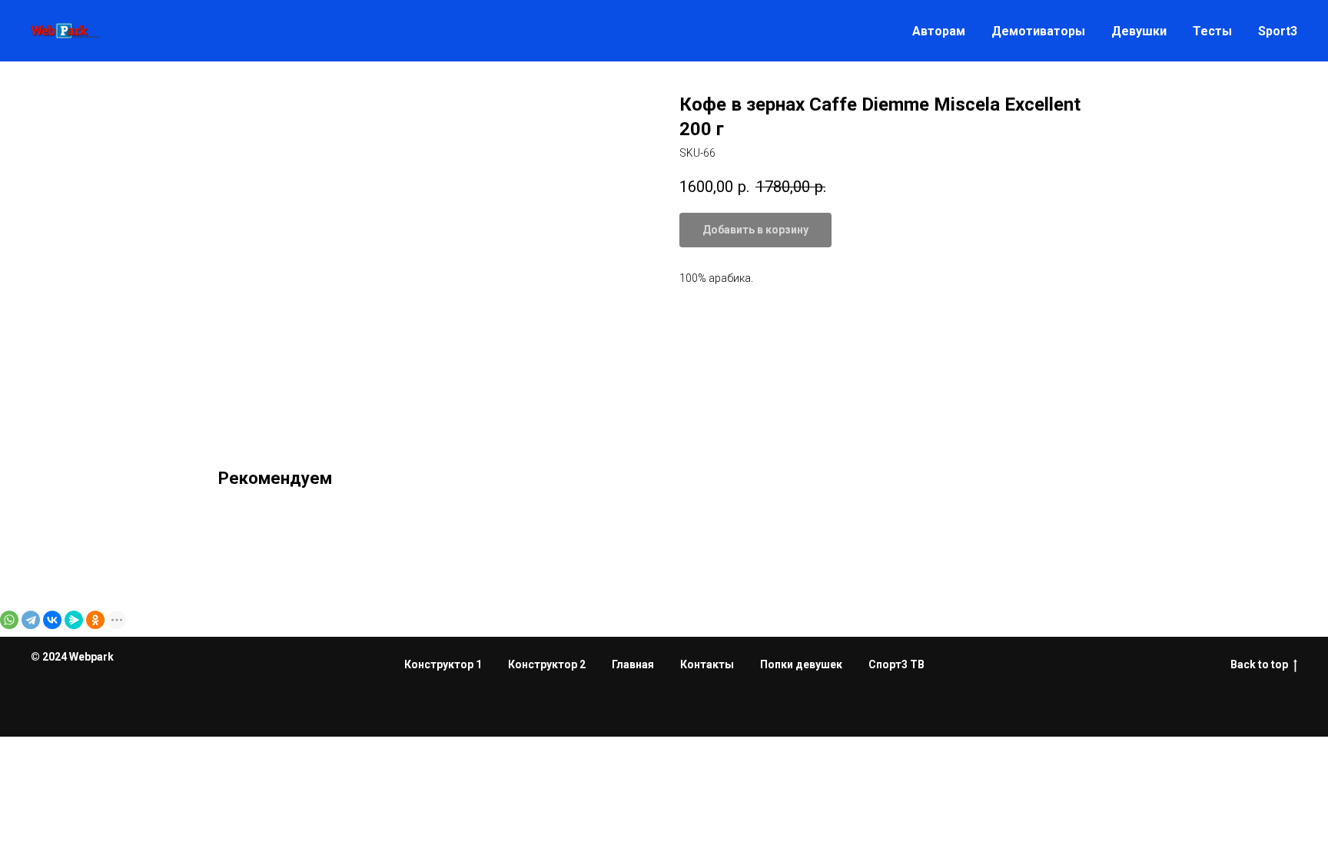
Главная (633, 664)
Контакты (707, 664)
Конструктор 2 (547, 664)
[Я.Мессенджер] (74, 620)
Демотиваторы (1038, 31)
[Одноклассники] (95, 620)
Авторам (938, 31)
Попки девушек (801, 664)
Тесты (1212, 31)
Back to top (1259, 664)
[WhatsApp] (9, 620)
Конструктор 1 (443, 664)
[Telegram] (31, 620)
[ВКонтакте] (52, 620)
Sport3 (1277, 31)
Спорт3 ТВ (896, 664)
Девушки (1139, 31)
